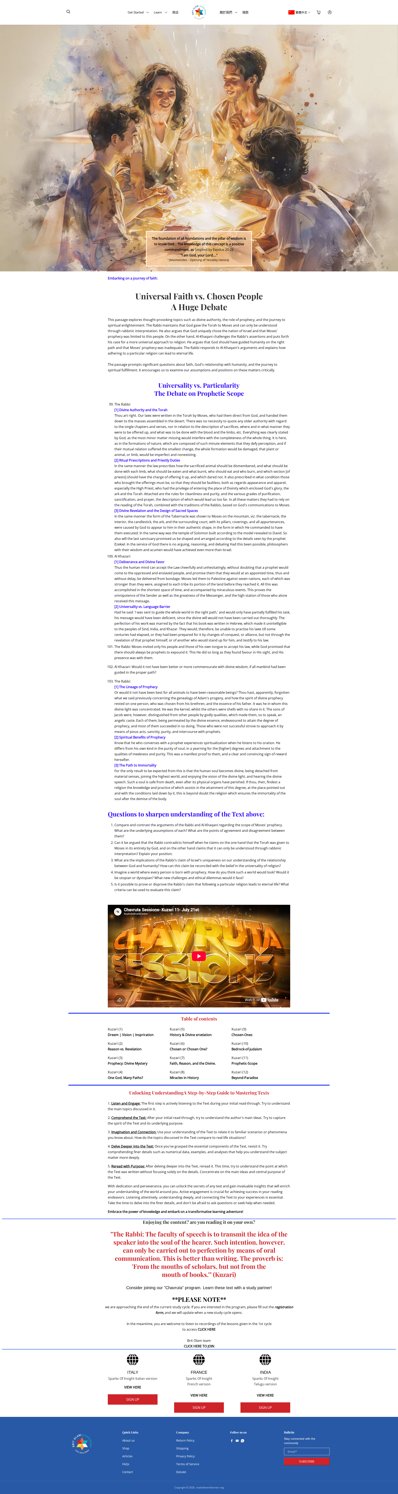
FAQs (125, 1464)
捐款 (245, 12)
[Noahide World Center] (82, 1446)
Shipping (182, 1448)
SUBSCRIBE (306, 1461)
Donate (181, 1472)
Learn (158, 12)
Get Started (136, 12)
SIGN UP (132, 1399)
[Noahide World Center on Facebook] (231, 1441)
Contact (127, 1472)
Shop (125, 1448)
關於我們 (226, 12)
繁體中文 (301, 12)
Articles (127, 1456)
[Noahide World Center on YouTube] (237, 1441)
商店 (175, 12)
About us (128, 1440)
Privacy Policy (185, 1456)
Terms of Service (187, 1464)
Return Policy (185, 1440)
